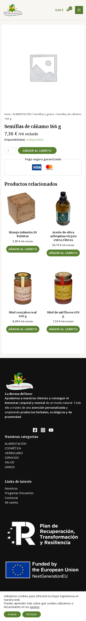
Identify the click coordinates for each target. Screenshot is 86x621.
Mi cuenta (11, 502)
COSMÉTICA (13, 448)
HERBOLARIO (14, 453)
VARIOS (10, 467)
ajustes (34, 607)
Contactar (11, 498)
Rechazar (31, 614)
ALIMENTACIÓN (22, 114)
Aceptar (12, 614)
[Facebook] (35, 430)
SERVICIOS (12, 457)
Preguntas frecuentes (19, 493)
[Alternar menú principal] (79, 10)
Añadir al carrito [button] (22, 249)
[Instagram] (43, 430)
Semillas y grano (43, 114)
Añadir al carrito (37, 150)
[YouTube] (51, 430)
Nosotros (11, 488)
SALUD (9, 462)
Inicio (7, 114)
